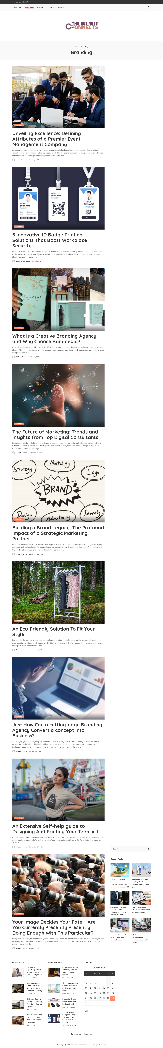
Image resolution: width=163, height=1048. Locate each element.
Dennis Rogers (21, 650)
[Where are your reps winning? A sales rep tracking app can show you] (141, 870)
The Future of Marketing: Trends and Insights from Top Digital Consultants (55, 434)
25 (91, 998)
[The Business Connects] (81, 26)
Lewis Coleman (21, 160)
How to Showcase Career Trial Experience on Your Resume (141, 909)
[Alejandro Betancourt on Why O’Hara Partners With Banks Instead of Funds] (119, 898)
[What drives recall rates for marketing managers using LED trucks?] (141, 925)
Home (77, 47)
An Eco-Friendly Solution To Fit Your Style (53, 631)
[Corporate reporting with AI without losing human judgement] (18, 972)
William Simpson (22, 357)
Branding (19, 125)
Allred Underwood (23, 261)
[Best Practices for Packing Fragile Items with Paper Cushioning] (18, 1020)
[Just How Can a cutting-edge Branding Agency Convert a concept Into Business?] (58, 688)
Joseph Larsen (21, 453)
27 (99, 998)
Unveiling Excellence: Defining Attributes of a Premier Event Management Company (46, 138)
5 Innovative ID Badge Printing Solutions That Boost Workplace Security (49, 240)
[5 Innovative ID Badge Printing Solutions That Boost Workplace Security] (58, 198)
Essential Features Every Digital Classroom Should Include (119, 937)
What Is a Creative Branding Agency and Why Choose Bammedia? (54, 338)
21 (104, 993)
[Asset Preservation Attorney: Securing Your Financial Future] (54, 972)
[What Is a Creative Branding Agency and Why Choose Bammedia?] (58, 299)
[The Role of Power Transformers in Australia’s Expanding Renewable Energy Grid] (119, 870)
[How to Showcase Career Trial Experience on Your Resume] (141, 898)
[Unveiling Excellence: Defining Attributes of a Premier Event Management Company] (58, 97)
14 (104, 988)
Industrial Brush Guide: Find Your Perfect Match (69, 1001)
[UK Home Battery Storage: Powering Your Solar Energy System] (18, 1004)
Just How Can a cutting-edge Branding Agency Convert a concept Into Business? (57, 730)
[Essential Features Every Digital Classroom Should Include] (119, 925)
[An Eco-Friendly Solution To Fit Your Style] (58, 592)
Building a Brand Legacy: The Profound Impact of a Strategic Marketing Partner (58, 533)
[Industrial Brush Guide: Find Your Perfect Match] (54, 1002)
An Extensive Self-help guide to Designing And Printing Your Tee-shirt (55, 828)
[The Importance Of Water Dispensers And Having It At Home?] (54, 988)
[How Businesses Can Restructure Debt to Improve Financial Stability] (18, 988)
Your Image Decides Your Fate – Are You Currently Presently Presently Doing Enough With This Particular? (54, 927)
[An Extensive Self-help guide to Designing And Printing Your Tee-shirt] (58, 790)
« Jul (86, 1011)
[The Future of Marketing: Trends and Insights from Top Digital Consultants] (58, 395)
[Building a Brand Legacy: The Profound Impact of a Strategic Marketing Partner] (58, 491)
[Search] (149, 7)
